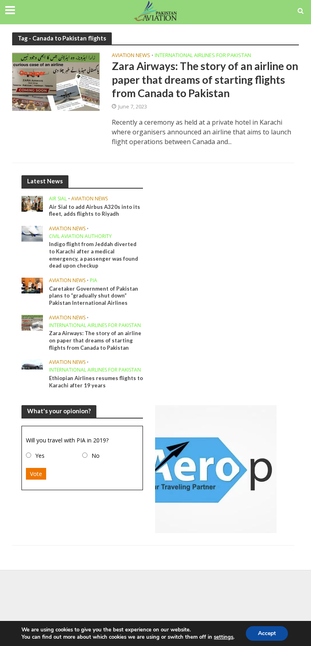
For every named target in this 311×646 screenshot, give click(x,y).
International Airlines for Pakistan (203, 56)
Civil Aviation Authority (80, 237)
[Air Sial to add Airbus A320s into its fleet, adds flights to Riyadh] (32, 203)
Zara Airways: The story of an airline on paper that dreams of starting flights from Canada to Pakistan (205, 80)
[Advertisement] (155, 596)
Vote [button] (36, 474)
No (96, 455)
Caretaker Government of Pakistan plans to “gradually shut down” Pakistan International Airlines (93, 295)
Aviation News (131, 56)
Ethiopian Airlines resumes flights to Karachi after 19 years (96, 382)
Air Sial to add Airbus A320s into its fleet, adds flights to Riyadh (94, 210)
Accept (267, 633)
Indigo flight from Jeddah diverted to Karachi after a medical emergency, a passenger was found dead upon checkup (93, 255)
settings (223, 637)
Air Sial (58, 199)
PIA (93, 281)
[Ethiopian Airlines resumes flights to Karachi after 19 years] (32, 364)
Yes (40, 455)
